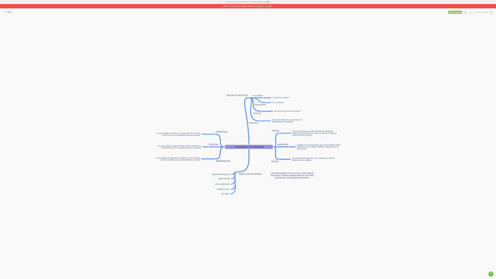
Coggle (267, 2)
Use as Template (481, 8)
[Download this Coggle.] (470, 8)
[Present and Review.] (465, 8)
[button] (490, 274)
